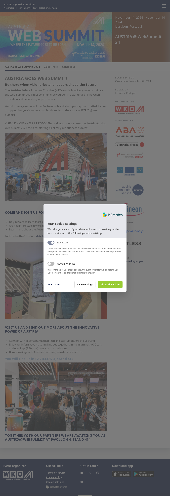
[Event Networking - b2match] (113, 214)
